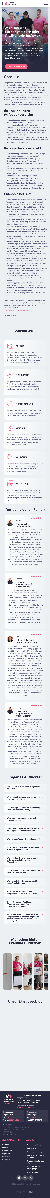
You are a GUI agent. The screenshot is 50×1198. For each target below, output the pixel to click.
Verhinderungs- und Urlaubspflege (34, 1168)
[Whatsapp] (31, 1178)
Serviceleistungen (33, 1172)
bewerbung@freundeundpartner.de (17, 310)
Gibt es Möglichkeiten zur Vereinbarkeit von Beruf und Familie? (23, 872)
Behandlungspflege (34, 1145)
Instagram (6, 1160)
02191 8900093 (35, 1117)
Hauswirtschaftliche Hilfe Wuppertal (36, 1156)
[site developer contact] (31, 1192)
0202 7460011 (11, 1117)
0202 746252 (14, 1120)
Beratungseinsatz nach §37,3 (35, 1162)
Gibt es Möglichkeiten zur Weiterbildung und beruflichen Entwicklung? (23, 809)
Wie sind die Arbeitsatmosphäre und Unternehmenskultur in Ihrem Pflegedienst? (22, 860)
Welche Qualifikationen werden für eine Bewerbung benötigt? (23, 798)
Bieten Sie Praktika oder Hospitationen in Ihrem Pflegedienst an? (23, 849)
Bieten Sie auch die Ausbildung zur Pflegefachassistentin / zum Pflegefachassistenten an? (21, 904)
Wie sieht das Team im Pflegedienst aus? (23, 839)
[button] (16, 66)
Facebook (6, 1157)
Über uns (5, 1145)
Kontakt (5, 1148)
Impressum (6, 1154)
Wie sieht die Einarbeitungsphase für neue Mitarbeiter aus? (22, 882)
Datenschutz (7, 1151)
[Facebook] (19, 1178)
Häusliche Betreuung (34, 1152)
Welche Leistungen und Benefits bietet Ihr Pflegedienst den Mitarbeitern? (23, 830)
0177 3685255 (11, 1135)
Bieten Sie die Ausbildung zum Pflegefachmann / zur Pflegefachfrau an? (24, 893)
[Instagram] (25, 1178)
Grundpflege (31, 1148)
